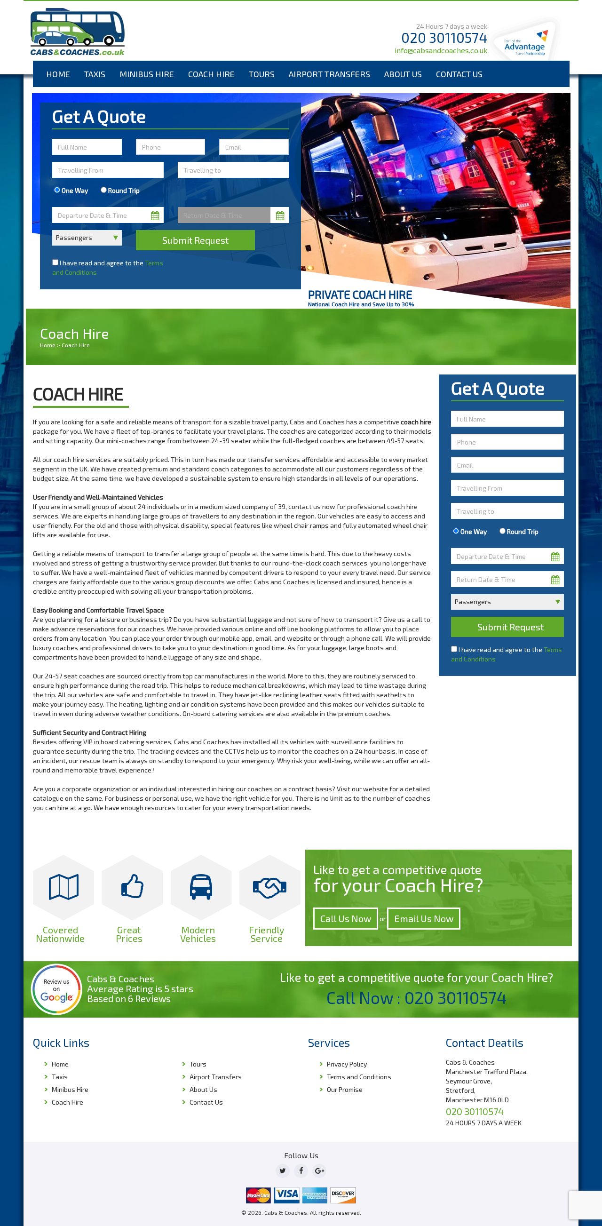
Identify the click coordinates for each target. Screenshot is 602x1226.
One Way (74, 190)
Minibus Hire (146, 74)
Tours (262, 74)
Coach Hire (211, 74)
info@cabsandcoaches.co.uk (441, 50)
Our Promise (345, 1089)
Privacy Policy (347, 1064)
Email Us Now (423, 918)
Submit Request (195, 240)
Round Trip (123, 190)
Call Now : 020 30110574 (416, 997)
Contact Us (459, 74)
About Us (403, 74)
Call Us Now (345, 918)
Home (58, 74)
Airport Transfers (329, 74)
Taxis (94, 74)
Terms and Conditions (359, 1077)
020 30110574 (444, 37)
